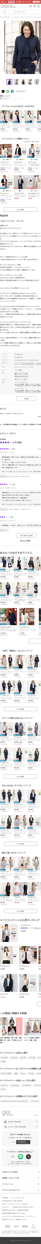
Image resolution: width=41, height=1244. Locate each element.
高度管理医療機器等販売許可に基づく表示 (13, 1213)
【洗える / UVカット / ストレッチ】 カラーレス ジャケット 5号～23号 (27, 628)
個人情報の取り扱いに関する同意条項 (12, 1201)
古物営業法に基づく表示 (8, 1210)
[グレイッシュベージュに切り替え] (21, 190)
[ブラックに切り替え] (7, 159)
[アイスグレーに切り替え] (10, 159)
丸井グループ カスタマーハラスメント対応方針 (14, 1204)
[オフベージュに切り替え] (19, 159)
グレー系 (22, 1057)
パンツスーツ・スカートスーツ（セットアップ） (14, 1101)
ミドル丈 (37, 384)
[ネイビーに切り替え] (8, 159)
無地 (27, 384)
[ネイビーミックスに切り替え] (35, 159)
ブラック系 (14, 1057)
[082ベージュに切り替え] (33, 190)
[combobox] (20, 11)
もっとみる (20, 209)
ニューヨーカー (26, 1085)
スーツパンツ (35, 1101)
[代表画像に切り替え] (3, 159)
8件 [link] (37, 167)
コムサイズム (14, 1085)
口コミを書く (27, 540)
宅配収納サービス (20, 1219)
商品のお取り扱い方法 (20, 376)
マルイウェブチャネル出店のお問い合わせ (13, 1216)
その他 (3, 1061)
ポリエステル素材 (19, 384)
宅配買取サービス (7, 1219)
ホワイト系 (4, 1057)
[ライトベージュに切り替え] (33, 159)
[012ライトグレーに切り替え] (36, 190)
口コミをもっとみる (26, 535)
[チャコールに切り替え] (23, 159)
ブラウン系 (32, 1057)
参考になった (4, 476)
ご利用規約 (5, 1197)
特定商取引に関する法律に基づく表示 (23, 1207)
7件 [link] (9, 167)
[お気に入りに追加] (11, 112)
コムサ (3, 1089)
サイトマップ (30, 1216)
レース (31, 384)
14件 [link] (10, 199)
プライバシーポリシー (16, 1197)
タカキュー (4, 1085)
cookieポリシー (6, 1207)
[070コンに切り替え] (35, 190)
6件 (19, 442)
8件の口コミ (37, 928)
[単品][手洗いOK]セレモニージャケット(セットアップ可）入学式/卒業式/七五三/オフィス (8, 629)
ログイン (36, 1115)
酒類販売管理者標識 (22, 1210)
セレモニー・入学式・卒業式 (33, 385)
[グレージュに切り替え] (5, 159)
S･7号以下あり (20, 385)
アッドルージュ (15, 17)
